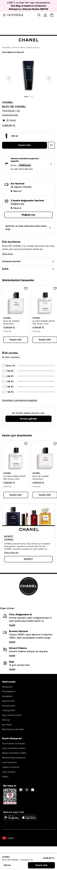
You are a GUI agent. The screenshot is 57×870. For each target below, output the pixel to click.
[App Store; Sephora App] (29, 817)
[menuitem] (45, 15)
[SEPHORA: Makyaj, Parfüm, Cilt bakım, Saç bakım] (15, 15)
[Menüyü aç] (4, 15)
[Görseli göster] (28, 76)
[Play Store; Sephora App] (11, 817)
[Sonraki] (48, 78)
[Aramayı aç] (39, 15)
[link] (28, 419)
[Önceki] (8, 78)
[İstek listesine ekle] (26, 288)
